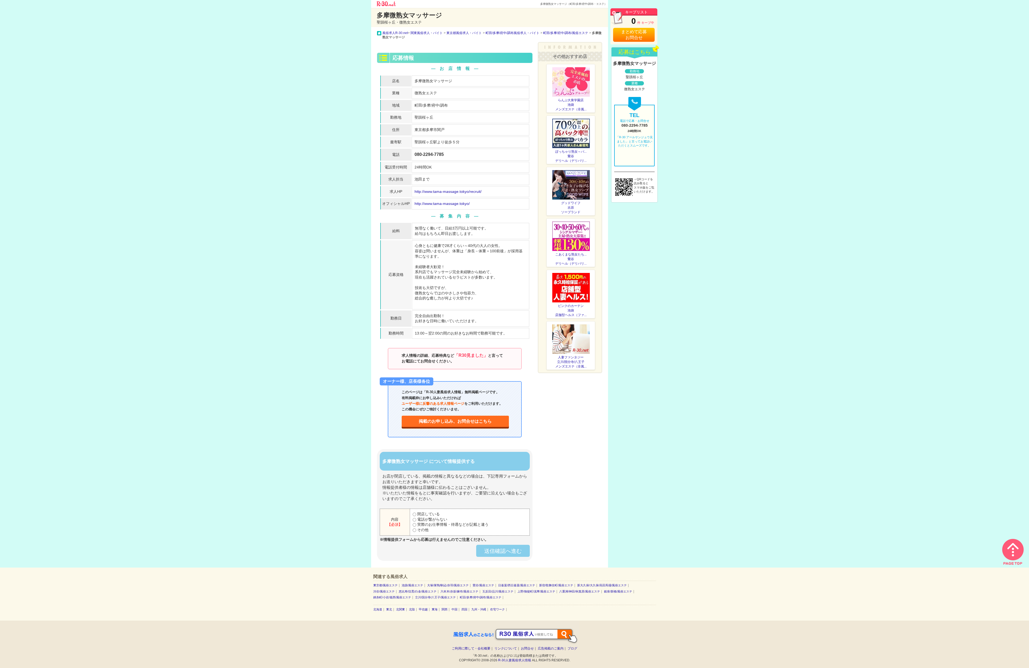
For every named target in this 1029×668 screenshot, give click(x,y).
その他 (422, 530)
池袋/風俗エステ (412, 585)
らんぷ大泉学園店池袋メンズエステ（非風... (571, 104)
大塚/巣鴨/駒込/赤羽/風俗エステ (448, 585)
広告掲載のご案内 (551, 648)
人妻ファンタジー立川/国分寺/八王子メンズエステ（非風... (571, 361)
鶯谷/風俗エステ (483, 585)
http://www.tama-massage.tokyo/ (442, 203)
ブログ (572, 648)
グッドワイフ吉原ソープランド (570, 207)
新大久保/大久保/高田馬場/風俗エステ (602, 585)
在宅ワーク (497, 609)
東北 (389, 609)
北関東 (400, 609)
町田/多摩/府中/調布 (431, 105)
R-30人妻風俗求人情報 (514, 660)
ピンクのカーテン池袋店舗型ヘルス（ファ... (571, 310)
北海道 (377, 609)
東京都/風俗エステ (385, 585)
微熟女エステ (426, 93)
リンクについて (505, 648)
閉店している (428, 514)
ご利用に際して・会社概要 (471, 648)
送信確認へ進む (503, 551)
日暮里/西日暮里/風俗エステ (516, 585)
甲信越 (423, 609)
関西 (445, 609)
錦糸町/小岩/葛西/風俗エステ (392, 597)
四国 (464, 609)
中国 (454, 609)
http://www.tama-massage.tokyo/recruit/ (448, 191)
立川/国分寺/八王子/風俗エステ (435, 597)
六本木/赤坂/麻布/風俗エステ (459, 591)
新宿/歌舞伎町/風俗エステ (556, 585)
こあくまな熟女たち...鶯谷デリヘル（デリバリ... (571, 259)
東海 (435, 609)
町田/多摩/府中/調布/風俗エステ (480, 597)
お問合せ (527, 648)
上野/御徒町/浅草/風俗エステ (536, 591)
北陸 (412, 609)
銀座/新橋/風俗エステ (618, 591)
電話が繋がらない (431, 519)
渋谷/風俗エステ (384, 591)
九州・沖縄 (478, 609)
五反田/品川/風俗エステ (497, 591)
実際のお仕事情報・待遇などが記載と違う (452, 524)
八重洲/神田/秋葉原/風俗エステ (579, 591)
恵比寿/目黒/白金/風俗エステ (418, 591)
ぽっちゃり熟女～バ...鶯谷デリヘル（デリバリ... (571, 156)
